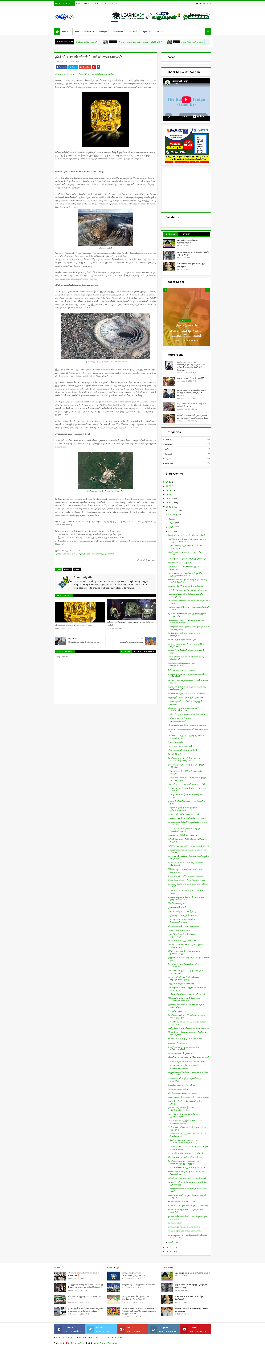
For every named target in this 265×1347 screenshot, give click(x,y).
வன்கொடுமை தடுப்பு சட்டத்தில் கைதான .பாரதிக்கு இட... (185, 971)
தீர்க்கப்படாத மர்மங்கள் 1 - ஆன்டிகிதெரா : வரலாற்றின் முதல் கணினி (84, 74)
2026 (169, 481)
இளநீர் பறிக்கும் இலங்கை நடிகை (182, 1092)
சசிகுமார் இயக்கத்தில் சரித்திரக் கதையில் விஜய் (186, 651)
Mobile (71, 1337)
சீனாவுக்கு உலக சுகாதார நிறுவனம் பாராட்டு (186, 784)
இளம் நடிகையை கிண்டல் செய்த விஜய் (185, 1157)
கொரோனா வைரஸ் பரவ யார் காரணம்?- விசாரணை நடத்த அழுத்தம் (185, 1162)
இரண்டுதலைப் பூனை (177, 903)
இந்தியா (186, 316)
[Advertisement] (186, 189)
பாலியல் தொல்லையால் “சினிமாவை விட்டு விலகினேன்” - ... (186, 657)
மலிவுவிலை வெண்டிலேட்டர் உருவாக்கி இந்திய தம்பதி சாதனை (187, 778)
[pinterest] (210, 3)
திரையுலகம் (104, 31)
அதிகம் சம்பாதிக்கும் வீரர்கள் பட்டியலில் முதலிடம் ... (185, 546)
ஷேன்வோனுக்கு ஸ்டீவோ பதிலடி (181, 1084)
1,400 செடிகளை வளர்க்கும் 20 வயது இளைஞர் (188, 845)
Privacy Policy (109, 3)
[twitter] (200, 3)
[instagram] (207, 3)
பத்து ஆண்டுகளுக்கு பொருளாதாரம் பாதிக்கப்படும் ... (183, 935)
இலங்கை (129, 42)
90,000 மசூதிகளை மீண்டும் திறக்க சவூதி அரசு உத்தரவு (189, 601)
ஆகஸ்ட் (172, 518)
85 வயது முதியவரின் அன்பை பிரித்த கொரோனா (184, 965)
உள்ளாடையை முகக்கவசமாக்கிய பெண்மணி (187, 693)
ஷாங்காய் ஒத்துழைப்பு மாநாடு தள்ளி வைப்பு (187, 714)
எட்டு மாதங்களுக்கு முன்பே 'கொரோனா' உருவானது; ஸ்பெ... (185, 1121)
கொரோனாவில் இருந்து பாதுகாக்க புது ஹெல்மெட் (184, 1079)
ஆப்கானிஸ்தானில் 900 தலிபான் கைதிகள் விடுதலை (186, 772)
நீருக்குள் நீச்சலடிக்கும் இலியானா (182, 915)
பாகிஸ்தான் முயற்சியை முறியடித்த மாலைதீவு (187, 558)
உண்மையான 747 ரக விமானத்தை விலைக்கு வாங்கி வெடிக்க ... (187, 580)
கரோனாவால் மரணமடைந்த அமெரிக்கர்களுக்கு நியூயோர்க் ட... (188, 857)
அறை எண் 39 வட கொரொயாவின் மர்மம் (186, 875)
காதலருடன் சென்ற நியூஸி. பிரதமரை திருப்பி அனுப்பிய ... (187, 1196)
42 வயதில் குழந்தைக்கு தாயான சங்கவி (185, 1153)
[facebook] (197, 3)
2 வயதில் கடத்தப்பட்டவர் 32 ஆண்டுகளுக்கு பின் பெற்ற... (187, 1022)
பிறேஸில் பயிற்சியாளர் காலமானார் (183, 669)
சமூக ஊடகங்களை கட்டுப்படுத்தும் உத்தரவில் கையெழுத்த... (187, 614)
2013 (169, 1251)
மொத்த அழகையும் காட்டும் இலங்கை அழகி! (187, 535)
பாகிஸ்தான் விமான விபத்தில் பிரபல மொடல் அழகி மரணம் (187, 988)
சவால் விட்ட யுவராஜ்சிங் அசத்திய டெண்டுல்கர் (188, 1205)
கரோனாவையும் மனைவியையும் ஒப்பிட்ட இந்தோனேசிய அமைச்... (185, 574)
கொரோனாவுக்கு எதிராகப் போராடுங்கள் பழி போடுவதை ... (187, 1134)
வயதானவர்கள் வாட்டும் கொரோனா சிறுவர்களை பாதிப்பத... (183, 978)
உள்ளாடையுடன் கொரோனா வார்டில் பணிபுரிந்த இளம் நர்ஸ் (188, 1073)
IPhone (94, 1337)
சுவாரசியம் (118, 31)
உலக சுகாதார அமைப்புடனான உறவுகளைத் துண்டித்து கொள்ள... (186, 621)
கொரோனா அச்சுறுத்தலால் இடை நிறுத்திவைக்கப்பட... (182, 664)
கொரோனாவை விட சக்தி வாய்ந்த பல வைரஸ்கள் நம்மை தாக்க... (184, 759)
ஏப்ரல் (171, 1242)
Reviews (106, 1337)
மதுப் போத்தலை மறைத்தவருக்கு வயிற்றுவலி (187, 590)
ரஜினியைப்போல (175, 1222)
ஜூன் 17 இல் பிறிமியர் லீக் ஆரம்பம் (183, 639)
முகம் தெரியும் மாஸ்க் (177, 907)
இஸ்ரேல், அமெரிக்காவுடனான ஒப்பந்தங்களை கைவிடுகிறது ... (187, 1033)
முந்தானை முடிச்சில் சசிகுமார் (181, 983)
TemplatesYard (78, 1343)
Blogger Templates (108, 1343)
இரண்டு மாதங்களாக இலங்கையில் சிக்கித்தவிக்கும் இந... (183, 1108)
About (87, 3)
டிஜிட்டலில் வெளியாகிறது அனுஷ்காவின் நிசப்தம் (185, 1102)
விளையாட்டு (89, 31)
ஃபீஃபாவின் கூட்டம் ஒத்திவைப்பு (181, 1053)
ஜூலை (172, 523)
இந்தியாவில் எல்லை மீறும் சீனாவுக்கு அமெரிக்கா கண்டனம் (184, 999)
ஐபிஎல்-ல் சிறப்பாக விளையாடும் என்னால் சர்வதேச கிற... (185, 863)
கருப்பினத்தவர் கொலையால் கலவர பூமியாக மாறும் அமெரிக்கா (187, 540)
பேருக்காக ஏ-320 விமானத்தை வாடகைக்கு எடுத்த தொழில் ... (187, 688)
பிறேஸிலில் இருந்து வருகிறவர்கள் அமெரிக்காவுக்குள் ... (182, 808)
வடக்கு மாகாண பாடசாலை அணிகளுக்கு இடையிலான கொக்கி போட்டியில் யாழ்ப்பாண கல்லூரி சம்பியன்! (139, 1311)
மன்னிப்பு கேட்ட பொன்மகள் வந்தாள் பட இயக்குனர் (185, 567)
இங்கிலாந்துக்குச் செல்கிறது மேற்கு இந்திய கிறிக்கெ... (186, 765)
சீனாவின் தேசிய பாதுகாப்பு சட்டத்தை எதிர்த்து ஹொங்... (188, 885)
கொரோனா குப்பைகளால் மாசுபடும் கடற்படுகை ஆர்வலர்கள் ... (188, 675)
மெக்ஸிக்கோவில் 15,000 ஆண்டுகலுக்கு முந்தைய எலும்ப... (185, 945)
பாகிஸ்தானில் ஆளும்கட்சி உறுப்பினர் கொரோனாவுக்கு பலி (183, 1066)
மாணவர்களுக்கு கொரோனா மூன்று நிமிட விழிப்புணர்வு (186, 645)
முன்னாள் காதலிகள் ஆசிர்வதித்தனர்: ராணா (187, 818)
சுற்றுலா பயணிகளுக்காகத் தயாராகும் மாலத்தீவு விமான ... (188, 681)
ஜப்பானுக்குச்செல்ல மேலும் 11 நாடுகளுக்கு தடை (186, 802)
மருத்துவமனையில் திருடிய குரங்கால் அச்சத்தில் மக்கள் (188, 608)
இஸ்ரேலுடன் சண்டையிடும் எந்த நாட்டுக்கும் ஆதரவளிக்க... (187, 1005)
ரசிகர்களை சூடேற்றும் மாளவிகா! (182, 749)
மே (170, 531)
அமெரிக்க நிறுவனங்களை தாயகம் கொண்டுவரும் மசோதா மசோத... (183, 1141)
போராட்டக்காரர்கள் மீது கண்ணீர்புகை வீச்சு (186, 1167)
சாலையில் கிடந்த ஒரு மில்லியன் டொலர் (185, 1038)
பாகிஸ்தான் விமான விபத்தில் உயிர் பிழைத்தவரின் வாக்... (183, 920)
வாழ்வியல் (146, 31)
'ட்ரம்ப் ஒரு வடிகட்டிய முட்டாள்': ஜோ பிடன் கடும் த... (188, 730)
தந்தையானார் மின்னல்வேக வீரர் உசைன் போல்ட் (188, 1096)
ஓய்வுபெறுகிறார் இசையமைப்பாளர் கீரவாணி (187, 1178)
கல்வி (77, 31)
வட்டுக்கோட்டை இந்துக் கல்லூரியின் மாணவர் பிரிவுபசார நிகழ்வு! (159, 42)
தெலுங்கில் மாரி (175, 754)
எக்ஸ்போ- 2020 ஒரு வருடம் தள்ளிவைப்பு (186, 586)
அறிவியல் (133, 31)
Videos (161, 31)
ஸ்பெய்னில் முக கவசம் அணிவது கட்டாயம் (186, 1061)
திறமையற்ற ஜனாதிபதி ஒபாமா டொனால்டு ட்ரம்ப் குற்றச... (186, 1172)
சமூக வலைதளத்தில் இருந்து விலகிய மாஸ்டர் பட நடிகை (187, 823)
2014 (169, 1247)
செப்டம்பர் (173, 514)
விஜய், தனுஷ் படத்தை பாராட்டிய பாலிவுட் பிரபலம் (185, 553)
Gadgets (60, 1337)
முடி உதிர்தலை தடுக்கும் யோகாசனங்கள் (192, 1273)
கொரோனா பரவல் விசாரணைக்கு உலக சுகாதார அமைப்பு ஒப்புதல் (188, 1147)
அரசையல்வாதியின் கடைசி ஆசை (183, 835)
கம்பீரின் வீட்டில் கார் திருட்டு (180, 562)
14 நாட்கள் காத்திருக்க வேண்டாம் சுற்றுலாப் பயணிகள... (187, 789)
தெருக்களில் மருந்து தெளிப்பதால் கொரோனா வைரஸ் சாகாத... (187, 1236)
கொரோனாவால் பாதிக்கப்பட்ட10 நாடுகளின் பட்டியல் (187, 851)
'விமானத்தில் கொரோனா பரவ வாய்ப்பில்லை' (187, 724)
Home (79, 3)
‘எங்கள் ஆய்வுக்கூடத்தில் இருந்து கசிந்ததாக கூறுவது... (187, 840)
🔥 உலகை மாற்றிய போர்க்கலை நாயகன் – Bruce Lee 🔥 (93, 42)
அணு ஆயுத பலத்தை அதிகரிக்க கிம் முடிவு (186, 879)
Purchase (119, 1337)
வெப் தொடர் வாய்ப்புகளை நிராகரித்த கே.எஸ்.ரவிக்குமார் (184, 829)
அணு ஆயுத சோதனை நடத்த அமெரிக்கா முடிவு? (185, 891)
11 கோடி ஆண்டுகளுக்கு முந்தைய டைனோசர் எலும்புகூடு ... (188, 1128)
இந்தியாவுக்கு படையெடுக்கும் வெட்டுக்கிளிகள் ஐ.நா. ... (188, 958)
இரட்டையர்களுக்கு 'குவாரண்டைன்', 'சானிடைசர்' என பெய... (183, 709)
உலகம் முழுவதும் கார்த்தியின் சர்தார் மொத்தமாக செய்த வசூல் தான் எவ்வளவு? (191, 392)
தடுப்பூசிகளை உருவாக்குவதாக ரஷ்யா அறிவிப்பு (188, 1028)
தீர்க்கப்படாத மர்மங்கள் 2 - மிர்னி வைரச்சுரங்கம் (74, 625)
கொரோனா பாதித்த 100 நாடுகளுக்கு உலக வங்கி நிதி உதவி (186, 1016)
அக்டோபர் (173, 510)
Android (82, 1337)
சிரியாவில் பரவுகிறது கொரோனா (182, 940)
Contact (96, 3)
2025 (169, 486)
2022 (169, 498)
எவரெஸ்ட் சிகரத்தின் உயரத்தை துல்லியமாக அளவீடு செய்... (186, 736)
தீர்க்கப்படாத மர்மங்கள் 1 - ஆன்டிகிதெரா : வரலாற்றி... (186, 1210)
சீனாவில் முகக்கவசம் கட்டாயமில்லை (184, 1226)
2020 (169, 506)
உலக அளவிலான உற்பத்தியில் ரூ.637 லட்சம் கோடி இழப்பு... (186, 595)
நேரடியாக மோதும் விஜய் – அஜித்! (190, 378)
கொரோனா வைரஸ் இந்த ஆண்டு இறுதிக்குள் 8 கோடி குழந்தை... (188, 627)
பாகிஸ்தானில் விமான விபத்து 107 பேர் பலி (186, 994)
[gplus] (204, 3)
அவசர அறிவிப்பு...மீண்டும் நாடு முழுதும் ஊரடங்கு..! (185, 702)
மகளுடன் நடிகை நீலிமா (178, 1088)
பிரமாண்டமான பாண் (177, 1011)
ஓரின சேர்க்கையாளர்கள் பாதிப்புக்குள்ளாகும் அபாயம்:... (187, 1217)
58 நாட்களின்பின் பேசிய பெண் (181, 1201)
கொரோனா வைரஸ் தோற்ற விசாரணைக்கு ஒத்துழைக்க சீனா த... (186, 898)
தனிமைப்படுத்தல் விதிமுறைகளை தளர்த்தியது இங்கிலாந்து (188, 1183)
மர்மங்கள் (77, 569)
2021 (169, 502)
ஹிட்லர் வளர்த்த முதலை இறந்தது (182, 911)
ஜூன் (171, 527)
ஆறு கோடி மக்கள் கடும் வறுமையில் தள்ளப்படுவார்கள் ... (183, 1048)
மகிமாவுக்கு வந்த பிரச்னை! (180, 745)
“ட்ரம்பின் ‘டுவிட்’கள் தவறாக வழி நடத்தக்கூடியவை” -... (182, 719)
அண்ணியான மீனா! (176, 741)
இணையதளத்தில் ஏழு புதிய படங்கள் (183, 925)
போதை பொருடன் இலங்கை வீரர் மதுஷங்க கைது (186, 795)
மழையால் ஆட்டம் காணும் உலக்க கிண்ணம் (138, 1285)
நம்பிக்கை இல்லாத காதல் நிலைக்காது (184, 1230)
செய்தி (65, 31)
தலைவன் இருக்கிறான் (178, 1042)
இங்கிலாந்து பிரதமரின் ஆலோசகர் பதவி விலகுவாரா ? (185, 870)
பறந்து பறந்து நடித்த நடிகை (179, 930)
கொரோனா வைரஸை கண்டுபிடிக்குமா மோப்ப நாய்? (187, 1189)
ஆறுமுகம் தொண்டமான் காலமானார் (183, 814)
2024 (169, 490)
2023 (169, 494)
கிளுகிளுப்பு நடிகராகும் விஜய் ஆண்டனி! (185, 697)
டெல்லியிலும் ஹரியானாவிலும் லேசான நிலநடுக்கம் (184, 634)
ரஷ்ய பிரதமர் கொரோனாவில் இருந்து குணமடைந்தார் (184, 1115)
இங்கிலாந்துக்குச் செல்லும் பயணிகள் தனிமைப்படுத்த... (184, 952)
